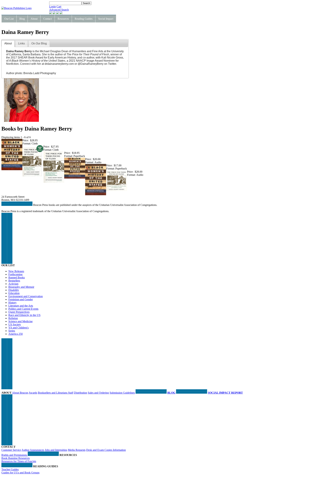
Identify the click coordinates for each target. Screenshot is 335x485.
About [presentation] (8, 43)
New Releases (16, 271)
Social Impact (105, 18)
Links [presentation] (21, 43)
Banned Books (16, 277)
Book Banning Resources (15, 458)
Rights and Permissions (14, 455)
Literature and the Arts (20, 305)
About (34, 18)
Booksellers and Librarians (53, 392)
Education (14, 293)
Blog (22, 18)
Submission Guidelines (122, 392)
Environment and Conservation (25, 296)
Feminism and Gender (20, 299)
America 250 (15, 333)
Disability (13, 290)
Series (11, 330)
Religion (13, 318)
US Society (14, 324)
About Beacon (20, 392)
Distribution (80, 392)
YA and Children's (18, 327)
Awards (33, 392)
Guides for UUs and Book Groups (20, 472)
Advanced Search (59, 9)
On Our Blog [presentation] (39, 43)
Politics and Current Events (23, 308)
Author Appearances (32, 449)
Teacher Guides (10, 469)
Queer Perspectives (18, 311)
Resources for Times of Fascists (18, 461)
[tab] (8, 43)
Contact (47, 18)
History (12, 302)
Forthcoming (15, 274)
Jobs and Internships (56, 449)
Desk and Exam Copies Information (106, 449)
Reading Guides (83, 18)
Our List (9, 18)
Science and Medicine (20, 321)
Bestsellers (14, 280)
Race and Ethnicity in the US (24, 315)
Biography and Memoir (21, 286)
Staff (70, 392)
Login (52, 6)
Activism (13, 283)
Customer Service (11, 449)
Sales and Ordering (98, 392)
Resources (63, 18)
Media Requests (76, 449)
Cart (59, 6)
